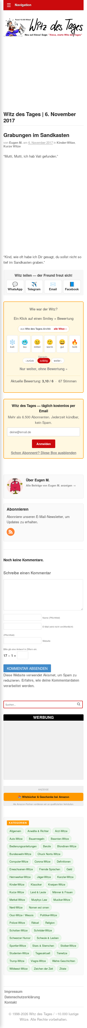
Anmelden (43, 444)
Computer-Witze (19, 861)
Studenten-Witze (19, 953)
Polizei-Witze (17, 923)
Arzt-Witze (61, 831)
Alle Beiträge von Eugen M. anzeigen (51, 485)
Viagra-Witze (38, 961)
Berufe (47, 846)
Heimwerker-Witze (20, 877)
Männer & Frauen (62, 892)
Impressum (13, 991)
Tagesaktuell (42, 953)
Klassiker (36, 884)
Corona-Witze (42, 861)
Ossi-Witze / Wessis (22, 915)
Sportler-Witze (18, 946)
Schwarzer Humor (20, 938)
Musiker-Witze (61, 900)
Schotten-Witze (19, 930)
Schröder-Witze (43, 930)
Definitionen (64, 861)
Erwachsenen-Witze (21, 869)
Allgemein (15, 831)
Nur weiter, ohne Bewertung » (43, 368)
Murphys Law (39, 900)
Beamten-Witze (60, 839)
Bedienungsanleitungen (23, 846)
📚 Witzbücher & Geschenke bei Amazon (43, 797)
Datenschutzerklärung (22, 996)
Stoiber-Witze (68, 946)
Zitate (62, 968)
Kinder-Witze (66, 142)
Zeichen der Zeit (43, 968)
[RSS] (11, 532)
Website (46, 640)
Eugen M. (15, 142)
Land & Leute (38, 892)
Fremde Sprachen (49, 869)
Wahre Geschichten (63, 961)
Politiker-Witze (48, 915)
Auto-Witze (16, 839)
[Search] (78, 704)
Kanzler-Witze (65, 877)
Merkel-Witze (17, 900)
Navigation (23, 4)
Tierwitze (62, 953)
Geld (69, 869)
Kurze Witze (12, 146)
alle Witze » (60, 329)
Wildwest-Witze (19, 968)
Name (51, 617)
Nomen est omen (39, 907)
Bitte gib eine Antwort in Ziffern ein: (20, 649)
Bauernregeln (36, 839)
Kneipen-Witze (56, 884)
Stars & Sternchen (43, 946)
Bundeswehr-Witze (20, 854)
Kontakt (10, 1002)
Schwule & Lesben (48, 938)
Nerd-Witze (16, 907)
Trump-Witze (17, 961)
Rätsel (35, 923)
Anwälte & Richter (38, 831)
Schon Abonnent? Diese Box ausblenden (43, 452)
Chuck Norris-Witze (49, 854)
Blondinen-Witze (66, 846)
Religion (50, 923)
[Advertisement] (43, 79)
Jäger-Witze (44, 877)
